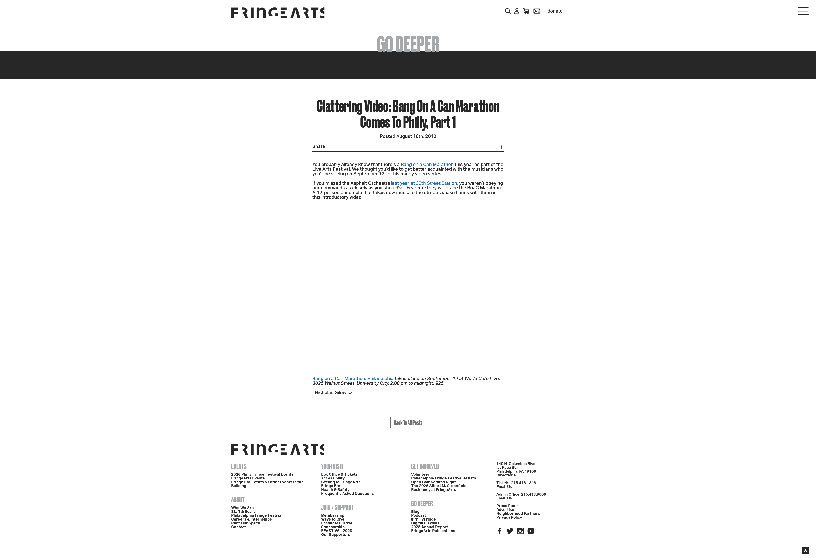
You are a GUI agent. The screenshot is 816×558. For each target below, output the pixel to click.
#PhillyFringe (423, 519)
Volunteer (420, 474)
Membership (332, 516)
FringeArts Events (248, 478)
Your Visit (332, 466)
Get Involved (425, 466)
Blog (415, 512)
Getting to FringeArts (341, 482)
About (238, 499)
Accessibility (333, 478)
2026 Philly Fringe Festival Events (262, 474)
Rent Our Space (245, 523)
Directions (506, 475)
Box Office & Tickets (339, 474)
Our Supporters (335, 535)
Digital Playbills (425, 523)
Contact (238, 527)
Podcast (418, 516)
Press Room (507, 506)
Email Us (504, 487)
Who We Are (242, 508)
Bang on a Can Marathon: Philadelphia (353, 378)
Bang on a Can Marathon (427, 164)
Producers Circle (337, 523)
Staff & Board (243, 512)
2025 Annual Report (429, 527)
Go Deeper (422, 503)
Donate (555, 11)
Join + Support (337, 507)
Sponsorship (333, 527)
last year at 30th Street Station (424, 183)
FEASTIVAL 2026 (336, 531)
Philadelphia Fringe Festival (256, 516)
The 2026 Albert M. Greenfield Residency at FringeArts (438, 488)
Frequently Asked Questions (347, 494)
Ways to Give (332, 519)
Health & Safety (335, 490)
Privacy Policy (509, 517)
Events (239, 466)
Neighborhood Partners (518, 514)
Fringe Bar (330, 486)
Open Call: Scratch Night (433, 482)
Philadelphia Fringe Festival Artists (443, 478)
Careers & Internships (251, 519)
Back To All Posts (408, 422)
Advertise (505, 510)
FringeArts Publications (433, 531)
